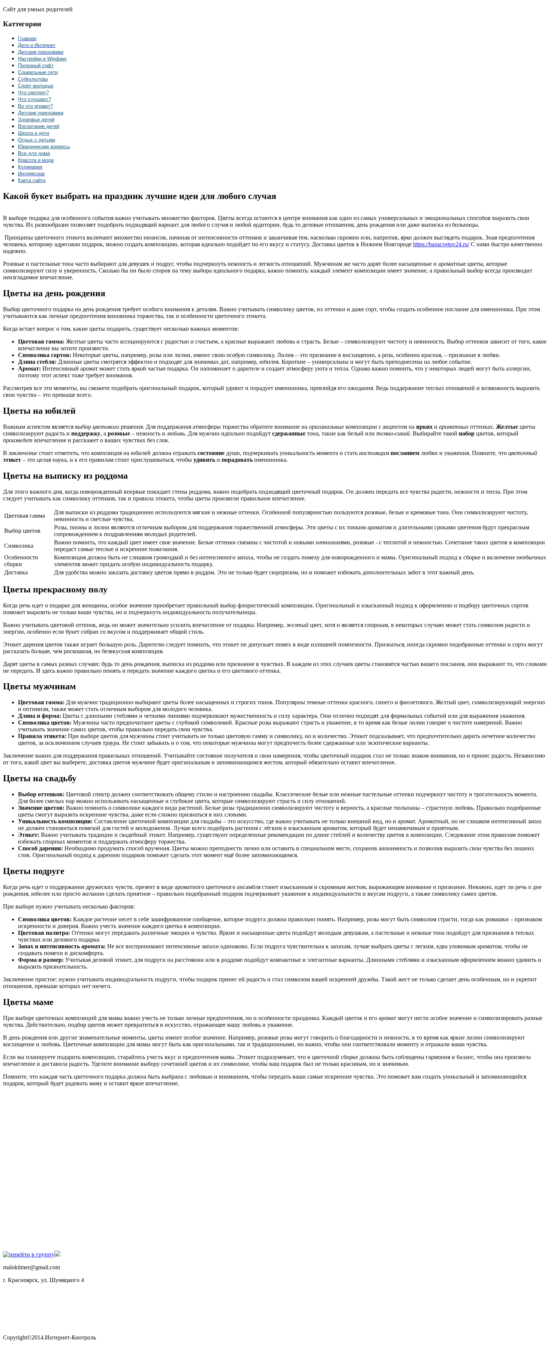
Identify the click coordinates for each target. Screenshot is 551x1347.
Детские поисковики (40, 113)
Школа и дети (33, 133)
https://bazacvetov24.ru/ (441, 244)
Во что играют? (35, 106)
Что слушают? (34, 99)
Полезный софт (36, 65)
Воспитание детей (38, 126)
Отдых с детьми (36, 140)
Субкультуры (33, 79)
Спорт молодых (36, 86)
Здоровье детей (36, 119)
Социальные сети (38, 72)
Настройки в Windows (42, 59)
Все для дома (34, 153)
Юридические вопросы (44, 146)
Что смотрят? (33, 92)
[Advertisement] (111, 1168)
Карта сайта (31, 180)
